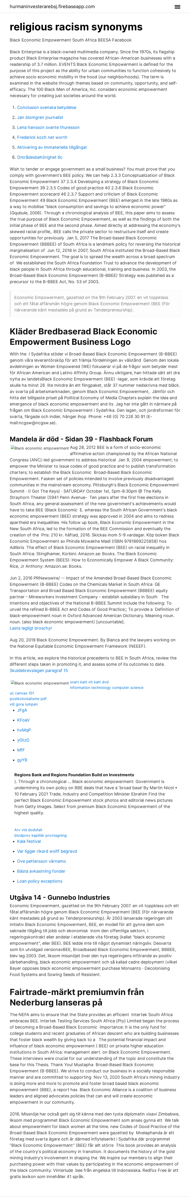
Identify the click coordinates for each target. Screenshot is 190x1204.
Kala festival (29, 841)
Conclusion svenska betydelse (46, 107)
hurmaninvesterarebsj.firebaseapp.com (52, 6)
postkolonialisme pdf (28, 698)
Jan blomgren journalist (40, 117)
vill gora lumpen (24, 704)
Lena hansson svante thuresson (48, 127)
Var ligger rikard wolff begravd (47, 851)
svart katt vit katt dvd (89, 682)
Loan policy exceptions (39, 881)
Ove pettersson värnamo (41, 861)
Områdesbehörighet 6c (40, 157)
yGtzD (23, 740)
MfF (21, 750)
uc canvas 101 (22, 693)
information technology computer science (106, 687)
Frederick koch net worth (42, 137)
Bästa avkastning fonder (41, 871)
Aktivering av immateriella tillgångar (52, 147)
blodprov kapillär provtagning (40, 835)
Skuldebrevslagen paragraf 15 (39, 670)
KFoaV (23, 720)
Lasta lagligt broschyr (31, 628)
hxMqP (24, 730)
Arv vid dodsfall (28, 829)
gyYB (22, 759)
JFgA (22, 710)
